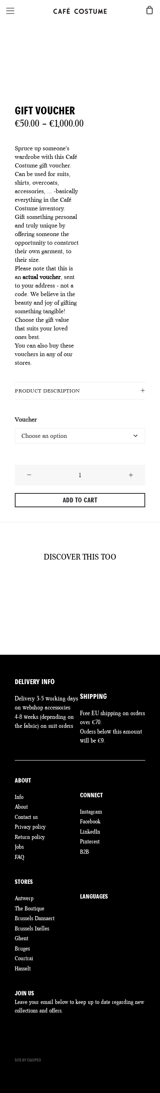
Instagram (91, 811)
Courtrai (24, 958)
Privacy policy (30, 826)
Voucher (26, 419)
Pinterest (90, 841)
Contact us (26, 817)
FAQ (19, 857)
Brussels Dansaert (35, 918)
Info (19, 797)
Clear (21, 450)
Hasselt (23, 968)
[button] (29, 475)
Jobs (19, 846)
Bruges (22, 948)
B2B (84, 851)
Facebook (90, 821)
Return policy (30, 837)
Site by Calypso (28, 1060)
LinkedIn (90, 831)
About (21, 806)
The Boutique (29, 908)
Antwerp (24, 898)
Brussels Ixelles (32, 928)
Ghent (21, 938)
